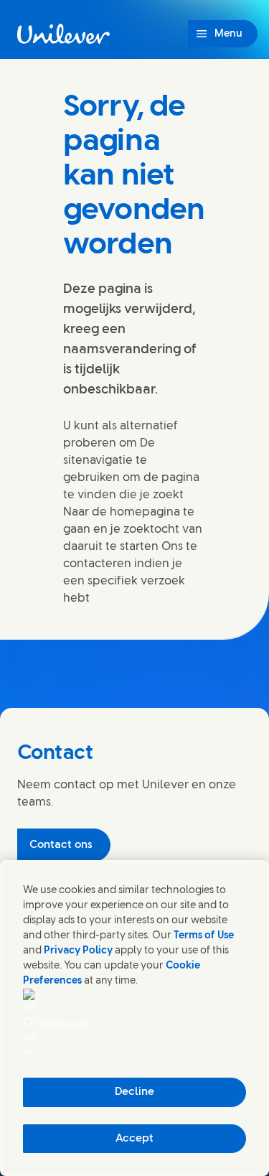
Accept (134, 1138)
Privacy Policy (78, 951)
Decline (134, 1092)
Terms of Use (204, 935)
